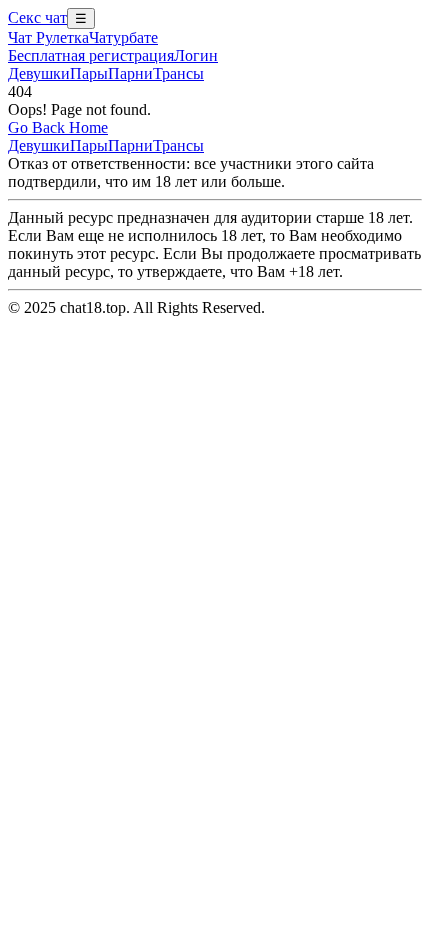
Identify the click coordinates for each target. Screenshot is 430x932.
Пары (89, 73)
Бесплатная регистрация (91, 55)
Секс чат (37, 17)
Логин (196, 55)
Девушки (39, 73)
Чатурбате (123, 37)
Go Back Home (58, 127)
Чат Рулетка (48, 37)
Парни (130, 73)
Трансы (178, 73)
